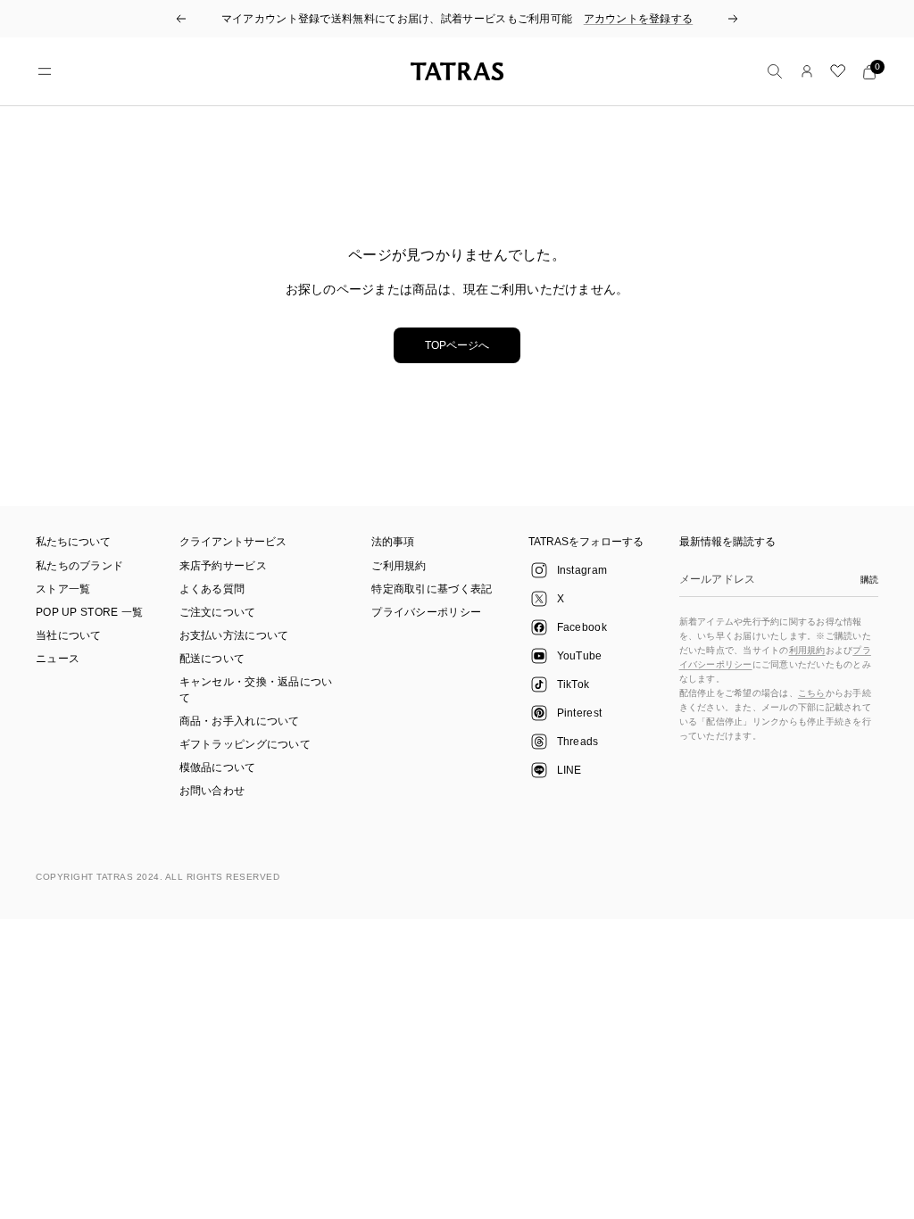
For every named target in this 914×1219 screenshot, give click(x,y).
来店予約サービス (223, 566)
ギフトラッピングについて (245, 744)
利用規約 (807, 650)
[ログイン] (807, 71)
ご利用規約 (399, 566)
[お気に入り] (838, 71)
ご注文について (217, 612)
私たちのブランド (79, 566)
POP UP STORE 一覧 (90, 612)
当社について (69, 635)
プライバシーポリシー (426, 612)
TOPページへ (457, 345)
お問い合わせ (212, 790)
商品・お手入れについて (239, 721)
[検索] (775, 71)
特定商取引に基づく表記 (431, 589)
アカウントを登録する (639, 18)
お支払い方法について (234, 635)
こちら (812, 693)
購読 (869, 580)
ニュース (57, 658)
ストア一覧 (63, 589)
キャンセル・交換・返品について (256, 690)
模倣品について (217, 767)
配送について (212, 658)
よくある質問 (212, 589)
